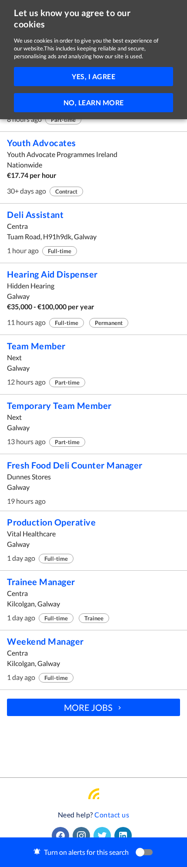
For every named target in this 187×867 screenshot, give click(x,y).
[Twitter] (104, 835)
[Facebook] (62, 835)
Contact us (111, 814)
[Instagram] (83, 835)
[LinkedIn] (124, 835)
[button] (93, 852)
